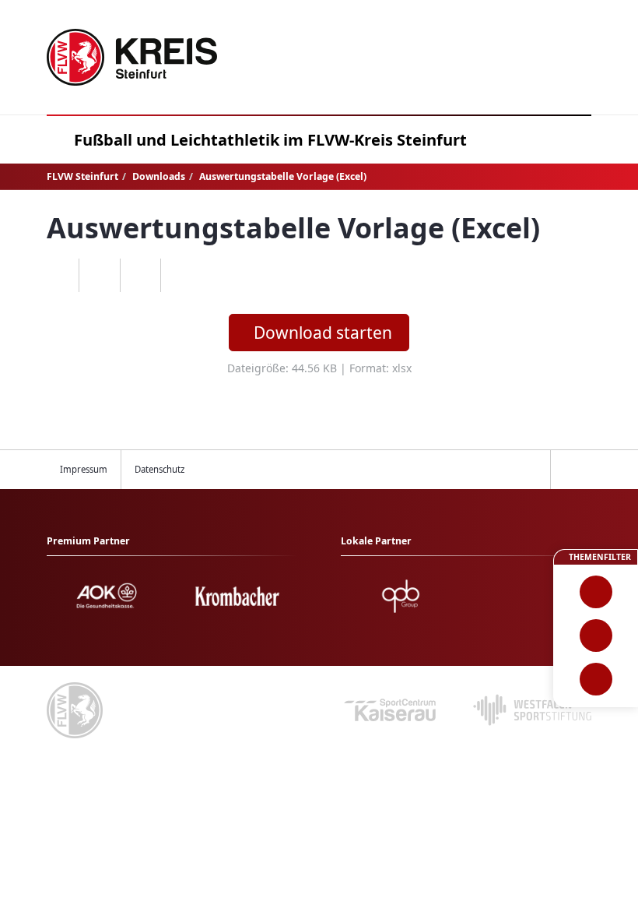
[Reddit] (181, 276)
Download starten (323, 332)
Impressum (83, 469)
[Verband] (595, 679)
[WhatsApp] (58, 276)
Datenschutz (159, 469)
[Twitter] (140, 276)
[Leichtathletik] (595, 635)
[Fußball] (595, 592)
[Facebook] (99, 276)
